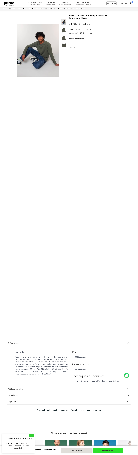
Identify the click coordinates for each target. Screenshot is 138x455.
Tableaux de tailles (15, 389)
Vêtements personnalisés (17, 9)
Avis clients (12, 395)
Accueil (3, 9)
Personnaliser (35, 3)
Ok (31, 436)
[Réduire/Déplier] (126, 375)
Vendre (65, 3)
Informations (13, 343)
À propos (12, 401)
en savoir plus (18, 448)
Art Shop (50, 3)
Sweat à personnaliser (36, 9)
